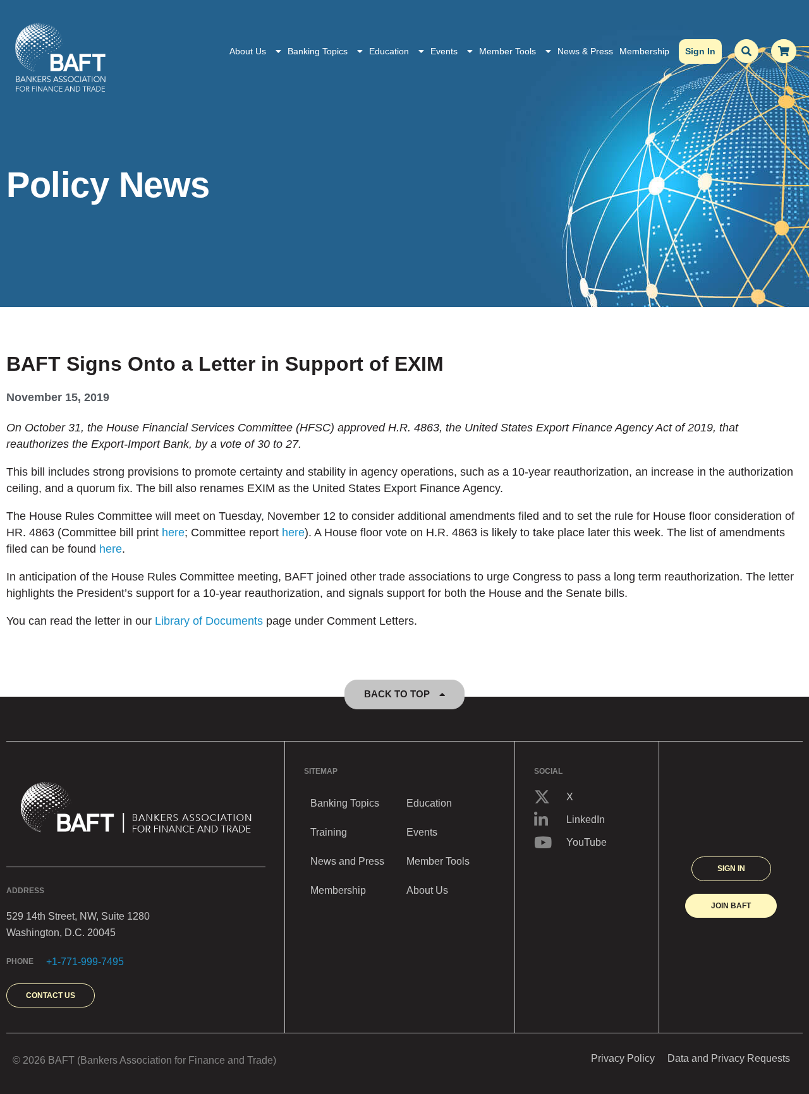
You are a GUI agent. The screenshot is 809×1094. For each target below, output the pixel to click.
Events (444, 51)
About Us (247, 51)
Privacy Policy (623, 1058)
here (173, 532)
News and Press (347, 861)
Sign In (700, 51)
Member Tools (507, 51)
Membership (644, 51)
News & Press (585, 51)
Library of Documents (209, 621)
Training (328, 832)
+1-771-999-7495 (85, 961)
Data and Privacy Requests (728, 1058)
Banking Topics (318, 51)
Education (389, 51)
